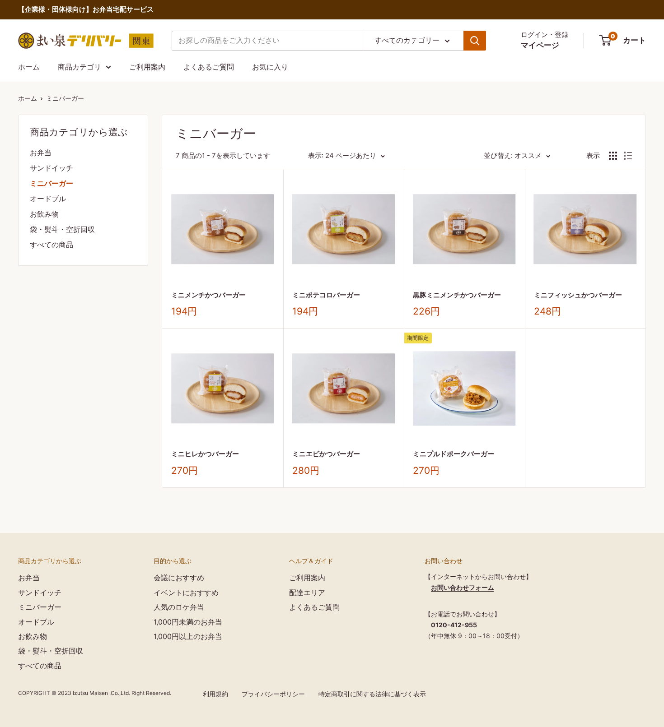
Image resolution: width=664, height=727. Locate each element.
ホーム (29, 66)
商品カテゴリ (79, 66)
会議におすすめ (179, 577)
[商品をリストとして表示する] (628, 156)
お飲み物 (44, 213)
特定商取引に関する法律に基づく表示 (372, 694)
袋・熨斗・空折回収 (62, 229)
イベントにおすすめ (186, 592)
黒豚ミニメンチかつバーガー (457, 295)
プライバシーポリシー (273, 694)
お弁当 (40, 152)
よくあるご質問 (208, 66)
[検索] (474, 41)
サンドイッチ (51, 167)
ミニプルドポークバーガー (453, 453)
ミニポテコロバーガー (326, 295)
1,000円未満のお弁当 (188, 621)
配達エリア (307, 592)
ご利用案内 (147, 66)
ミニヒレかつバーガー (205, 453)
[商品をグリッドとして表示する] (613, 156)
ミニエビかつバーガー (326, 453)
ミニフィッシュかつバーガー (578, 295)
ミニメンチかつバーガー (208, 295)
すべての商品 (51, 244)
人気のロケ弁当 (179, 606)
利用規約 (215, 694)
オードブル (48, 198)
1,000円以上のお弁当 (188, 636)
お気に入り (270, 66)
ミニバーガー (65, 98)
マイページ (540, 45)
